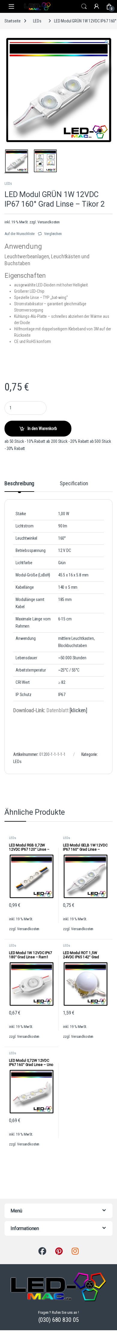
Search (84, 6)
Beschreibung (19, 483)
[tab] (19, 486)
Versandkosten (49, 222)
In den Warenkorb (42, 428)
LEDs (37, 21)
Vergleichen (53, 233)
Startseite (12, 21)
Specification (74, 483)
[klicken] (78, 710)
